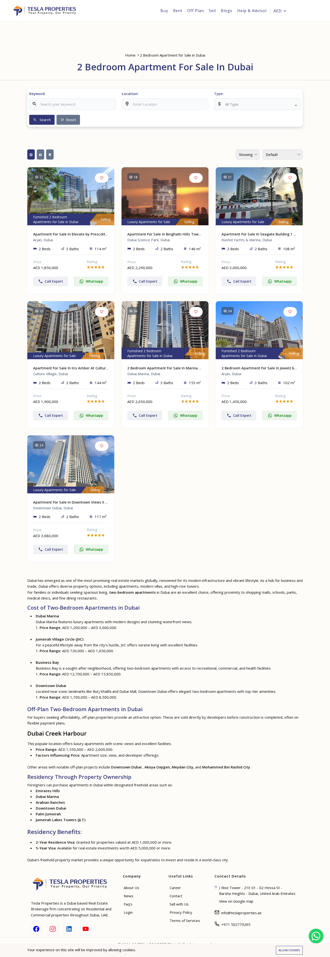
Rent (177, 10)
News (128, 895)
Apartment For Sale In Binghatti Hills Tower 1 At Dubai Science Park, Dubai (191, 234)
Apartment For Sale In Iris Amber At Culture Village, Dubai (82, 367)
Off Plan (195, 10)
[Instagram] (52, 929)
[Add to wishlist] (101, 178)
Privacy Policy (181, 912)
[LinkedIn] (69, 929)
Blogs (226, 10)
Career (175, 887)
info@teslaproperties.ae (241, 912)
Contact (176, 895)
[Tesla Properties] (46, 10)
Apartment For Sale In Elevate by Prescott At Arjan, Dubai (82, 234)
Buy (164, 10)
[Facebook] (36, 929)
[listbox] (257, 104)
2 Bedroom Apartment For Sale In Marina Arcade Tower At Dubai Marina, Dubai (195, 367)
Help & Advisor (252, 10)
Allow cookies (289, 950)
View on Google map (236, 901)
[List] (40, 154)
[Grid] (31, 154)
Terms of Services (185, 920)
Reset (70, 119)
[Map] (50, 154)
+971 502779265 (236, 924)
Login (308, 11)
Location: (130, 93)
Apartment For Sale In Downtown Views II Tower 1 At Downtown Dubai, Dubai (99, 502)
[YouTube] (85, 929)
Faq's (128, 904)
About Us (131, 887)
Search (45, 119)
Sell (212, 10)
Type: (219, 93)
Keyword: (37, 93)
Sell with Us (179, 904)
